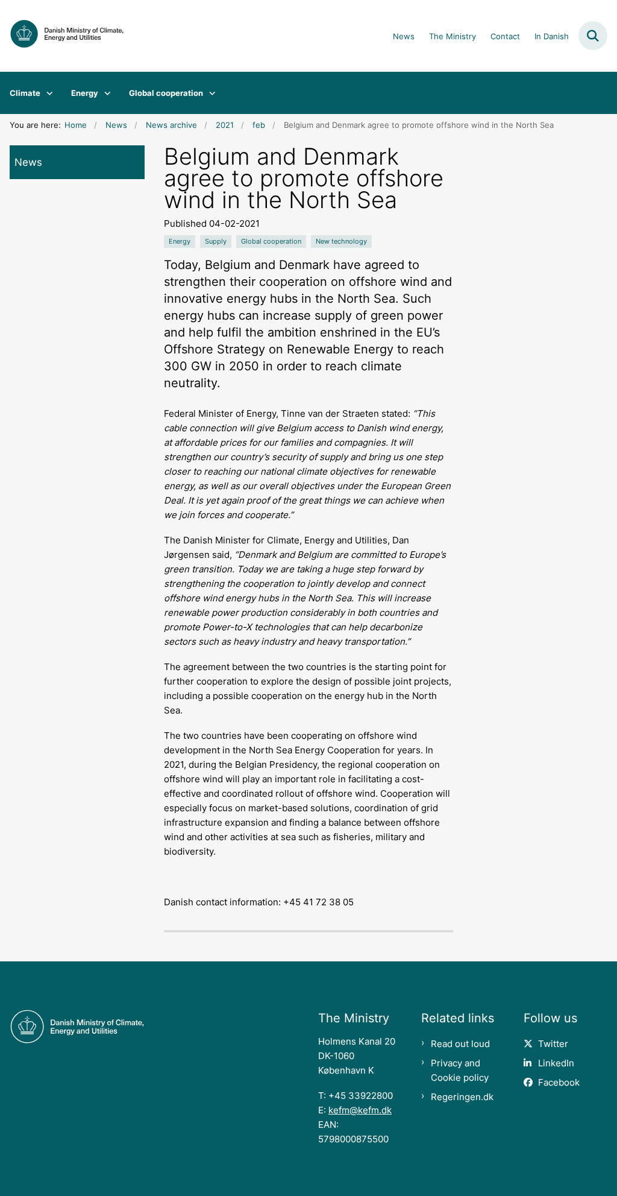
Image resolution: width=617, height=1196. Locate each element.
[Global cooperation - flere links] (209, 93)
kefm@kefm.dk (360, 1110)
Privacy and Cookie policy (460, 1070)
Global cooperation (166, 93)
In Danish (551, 37)
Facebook (559, 1082)
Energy (84, 93)
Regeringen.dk (462, 1097)
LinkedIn (556, 1063)
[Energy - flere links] (104, 93)
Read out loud (460, 1043)
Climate (25, 93)
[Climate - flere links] (46, 93)
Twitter (553, 1043)
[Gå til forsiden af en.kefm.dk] (62, 35)
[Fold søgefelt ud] (592, 35)
